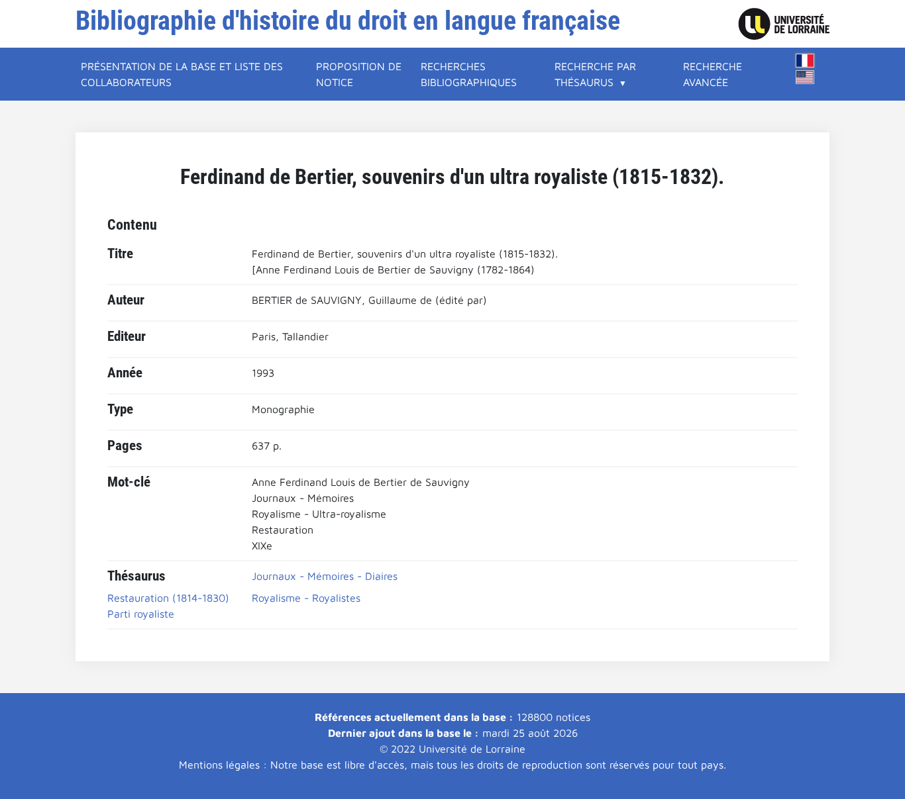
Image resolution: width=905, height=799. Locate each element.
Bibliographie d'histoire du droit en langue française (348, 20)
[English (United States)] (805, 77)
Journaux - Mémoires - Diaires (325, 576)
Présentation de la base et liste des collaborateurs (182, 74)
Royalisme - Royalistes (306, 598)
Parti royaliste (140, 614)
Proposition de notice (358, 74)
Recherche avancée (712, 74)
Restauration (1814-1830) (168, 598)
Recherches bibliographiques (469, 74)
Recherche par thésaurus (595, 74)
